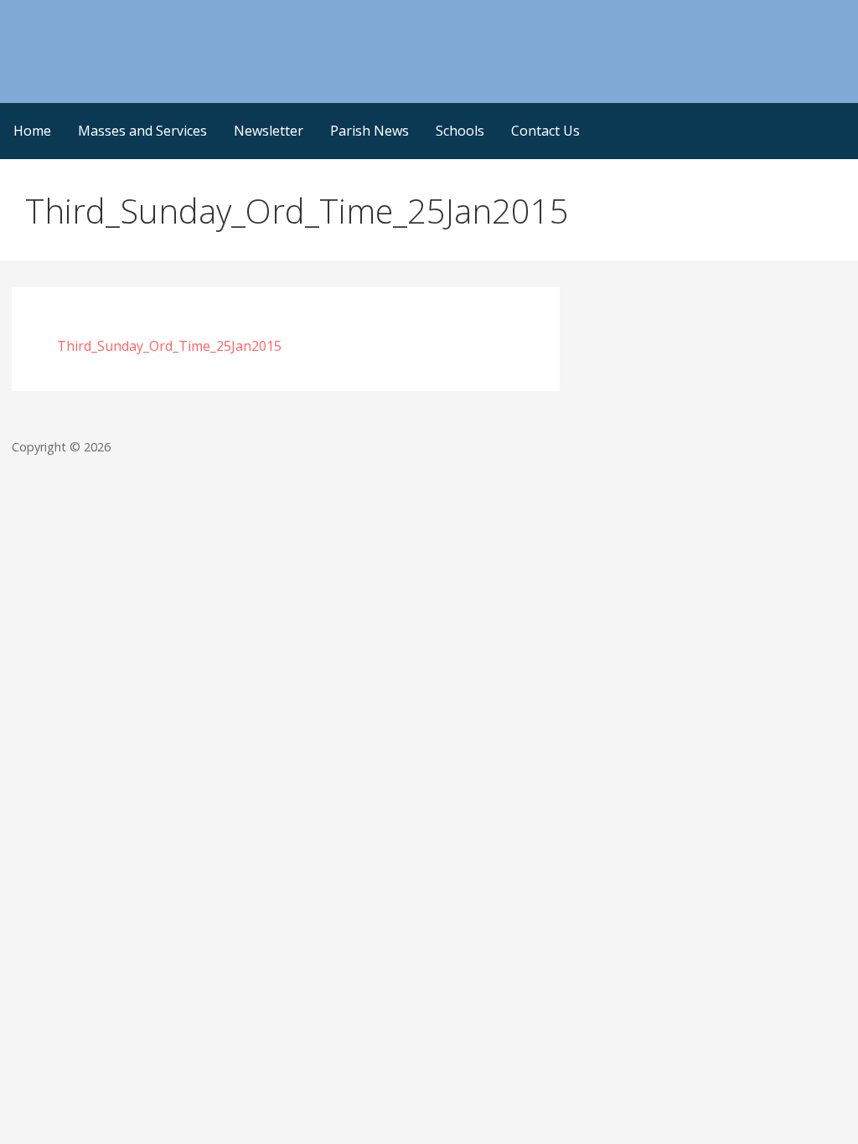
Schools (460, 130)
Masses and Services (142, 130)
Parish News (369, 130)
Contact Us (545, 130)
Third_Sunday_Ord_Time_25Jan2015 (169, 346)
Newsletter (268, 130)
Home (32, 130)
